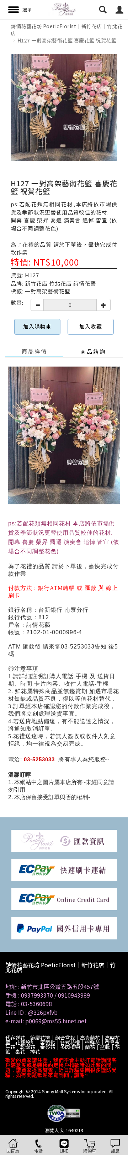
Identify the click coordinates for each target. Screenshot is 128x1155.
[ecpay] (64, 869)
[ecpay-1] (64, 898)
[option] (64, 107)
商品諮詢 (93, 351)
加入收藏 (90, 326)
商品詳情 (34, 351)
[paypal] (64, 927)
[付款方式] (64, 840)
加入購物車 (37, 326)
